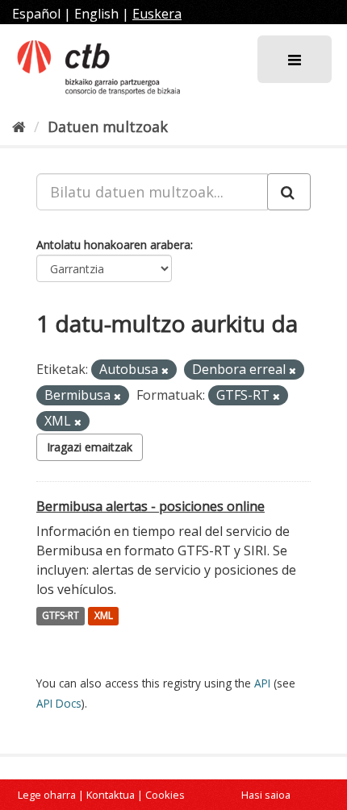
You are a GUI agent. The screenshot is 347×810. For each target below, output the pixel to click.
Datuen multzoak (108, 126)
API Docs (59, 703)
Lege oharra (47, 794)
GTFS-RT (60, 616)
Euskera (157, 14)
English (96, 14)
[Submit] (289, 191)
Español (36, 14)
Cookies (165, 794)
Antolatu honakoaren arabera (113, 244)
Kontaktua (110, 794)
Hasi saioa (266, 794)
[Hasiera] (19, 126)
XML (103, 616)
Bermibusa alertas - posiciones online (150, 506)
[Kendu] (165, 370)
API (262, 683)
